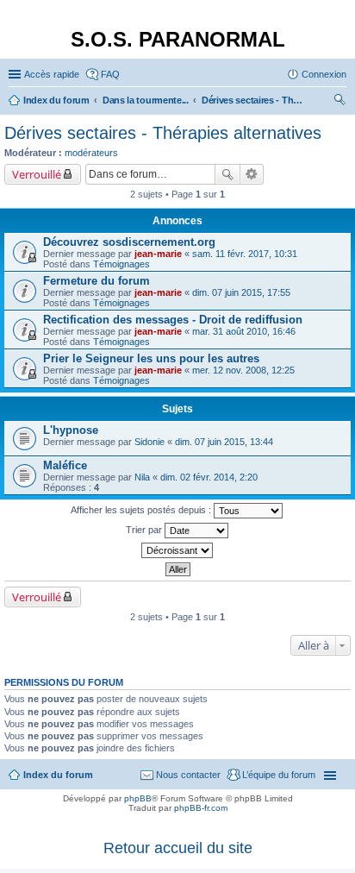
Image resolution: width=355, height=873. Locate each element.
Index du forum (58, 774)
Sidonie (149, 441)
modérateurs (91, 153)
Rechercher (227, 174)
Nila (142, 477)
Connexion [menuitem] (324, 74)
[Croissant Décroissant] (177, 550)
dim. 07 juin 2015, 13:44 (224, 441)
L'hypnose (70, 430)
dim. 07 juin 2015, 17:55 (241, 292)
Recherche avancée (252, 174)
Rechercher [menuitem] (339, 102)
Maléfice (65, 465)
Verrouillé (36, 174)
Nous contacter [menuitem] (188, 774)
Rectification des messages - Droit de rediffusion (172, 319)
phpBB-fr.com (200, 808)
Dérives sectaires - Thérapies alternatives (162, 132)
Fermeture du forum (96, 280)
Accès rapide (51, 74)
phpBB (138, 798)
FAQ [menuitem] (110, 74)
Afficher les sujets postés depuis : (142, 510)
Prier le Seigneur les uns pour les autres (151, 358)
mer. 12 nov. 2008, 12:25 (243, 370)
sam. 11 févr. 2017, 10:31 (244, 253)
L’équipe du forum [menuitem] (278, 774)
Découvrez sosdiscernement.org (129, 242)
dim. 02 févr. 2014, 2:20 (209, 477)
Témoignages (121, 264)
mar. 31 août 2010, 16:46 (244, 331)
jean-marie (158, 253)
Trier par (145, 529)
